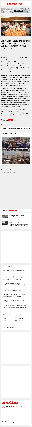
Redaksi (18, 413)
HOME (4, 413)
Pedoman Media (6, 416)
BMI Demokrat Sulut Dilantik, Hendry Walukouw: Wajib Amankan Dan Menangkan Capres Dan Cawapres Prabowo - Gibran (18, 224)
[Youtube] (13, 422)
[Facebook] (2, 422)
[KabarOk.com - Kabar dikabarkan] (14, 4)
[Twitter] (6, 422)
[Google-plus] (10, 422)
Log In (3, 407)
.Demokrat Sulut (12, 210)
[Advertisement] (16, 247)
